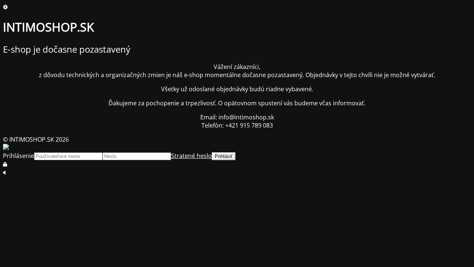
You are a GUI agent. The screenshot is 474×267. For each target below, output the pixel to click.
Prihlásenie (18, 156)
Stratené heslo (191, 156)
